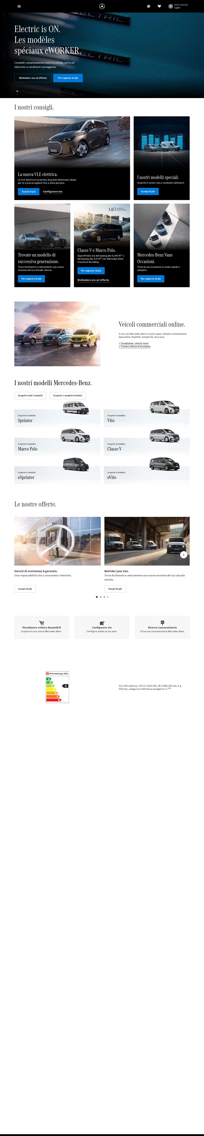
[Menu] (19, 6)
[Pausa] (17, 91)
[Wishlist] (159, 6)
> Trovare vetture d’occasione (135, 346)
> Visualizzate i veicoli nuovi (134, 343)
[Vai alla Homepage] (102, 6)
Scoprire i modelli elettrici (67, 395)
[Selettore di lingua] (148, 6)
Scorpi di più (28, 191)
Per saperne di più (68, 78)
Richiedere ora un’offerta (33, 78)
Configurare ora (53, 191)
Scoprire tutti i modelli (30, 395)
